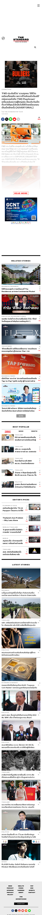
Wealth (21, 886)
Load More (21, 871)
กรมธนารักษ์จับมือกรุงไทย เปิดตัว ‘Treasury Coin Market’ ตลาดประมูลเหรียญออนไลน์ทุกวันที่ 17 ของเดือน (19, 686)
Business (5, 286)
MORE (21, 416)
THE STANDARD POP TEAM (13, 112)
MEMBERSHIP (21, 903)
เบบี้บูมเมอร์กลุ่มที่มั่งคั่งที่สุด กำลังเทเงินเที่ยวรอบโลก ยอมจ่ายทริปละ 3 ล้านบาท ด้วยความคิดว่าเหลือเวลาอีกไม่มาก (19, 594)
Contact (31, 892)
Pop (31, 886)
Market (15, 683)
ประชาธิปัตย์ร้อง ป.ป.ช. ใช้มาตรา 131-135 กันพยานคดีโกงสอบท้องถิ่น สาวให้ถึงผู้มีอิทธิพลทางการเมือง (18, 746)
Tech (4, 346)
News (9, 346)
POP (9, 89)
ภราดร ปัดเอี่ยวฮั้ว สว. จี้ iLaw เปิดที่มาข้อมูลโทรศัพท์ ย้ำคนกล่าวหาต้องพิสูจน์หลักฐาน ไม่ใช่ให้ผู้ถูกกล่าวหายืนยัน (19, 835)
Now (31, 888)
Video (23, 316)
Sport (4, 862)
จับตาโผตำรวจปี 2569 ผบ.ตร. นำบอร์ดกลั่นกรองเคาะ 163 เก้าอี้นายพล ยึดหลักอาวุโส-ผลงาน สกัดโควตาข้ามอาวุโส (26, 462)
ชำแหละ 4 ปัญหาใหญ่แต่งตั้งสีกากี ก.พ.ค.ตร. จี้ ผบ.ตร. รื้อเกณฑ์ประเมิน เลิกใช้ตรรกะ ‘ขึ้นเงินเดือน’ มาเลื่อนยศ (26, 473)
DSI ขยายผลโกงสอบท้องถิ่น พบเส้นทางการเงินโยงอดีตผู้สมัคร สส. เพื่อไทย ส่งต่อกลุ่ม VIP (26, 438)
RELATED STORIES (21, 260)
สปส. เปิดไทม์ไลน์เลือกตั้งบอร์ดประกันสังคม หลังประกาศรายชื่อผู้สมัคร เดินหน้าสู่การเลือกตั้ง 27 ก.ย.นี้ (13, 553)
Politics (18, 482)
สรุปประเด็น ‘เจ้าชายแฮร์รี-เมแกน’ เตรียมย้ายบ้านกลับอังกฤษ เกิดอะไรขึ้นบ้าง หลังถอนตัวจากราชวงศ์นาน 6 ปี (13, 542)
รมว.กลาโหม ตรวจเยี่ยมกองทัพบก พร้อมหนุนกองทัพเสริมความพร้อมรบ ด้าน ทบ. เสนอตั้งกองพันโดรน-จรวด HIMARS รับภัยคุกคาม (18, 805)
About (21, 892)
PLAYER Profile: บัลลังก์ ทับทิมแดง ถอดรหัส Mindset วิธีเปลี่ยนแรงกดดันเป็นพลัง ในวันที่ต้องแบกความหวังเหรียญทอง (18, 865)
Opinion (10, 890)
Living (4, 89)
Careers (21, 890)
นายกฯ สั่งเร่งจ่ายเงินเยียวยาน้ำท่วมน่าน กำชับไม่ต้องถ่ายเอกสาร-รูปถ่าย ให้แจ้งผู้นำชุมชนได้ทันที (26, 485)
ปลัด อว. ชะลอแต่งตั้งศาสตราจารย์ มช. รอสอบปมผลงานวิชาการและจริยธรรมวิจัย (25, 450)
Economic (7, 505)
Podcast (10, 888)
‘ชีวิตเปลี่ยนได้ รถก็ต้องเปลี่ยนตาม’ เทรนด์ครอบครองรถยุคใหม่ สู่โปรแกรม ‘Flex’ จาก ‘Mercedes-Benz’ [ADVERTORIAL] (19, 349)
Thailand (19, 435)
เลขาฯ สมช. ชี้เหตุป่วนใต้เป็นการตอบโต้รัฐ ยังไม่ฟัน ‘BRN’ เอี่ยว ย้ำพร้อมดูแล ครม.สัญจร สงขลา (19, 716)
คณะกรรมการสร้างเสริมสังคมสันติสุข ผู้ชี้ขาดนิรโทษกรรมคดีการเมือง (18, 653)
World (5, 527)
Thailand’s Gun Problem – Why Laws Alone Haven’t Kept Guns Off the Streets (13, 519)
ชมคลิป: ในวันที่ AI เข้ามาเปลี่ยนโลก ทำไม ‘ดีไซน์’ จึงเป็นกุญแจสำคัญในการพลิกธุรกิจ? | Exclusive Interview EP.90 (19, 320)
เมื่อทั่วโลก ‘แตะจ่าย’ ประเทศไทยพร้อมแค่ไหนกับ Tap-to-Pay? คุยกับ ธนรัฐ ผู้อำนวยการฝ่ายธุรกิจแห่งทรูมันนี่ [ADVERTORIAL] (19, 379)
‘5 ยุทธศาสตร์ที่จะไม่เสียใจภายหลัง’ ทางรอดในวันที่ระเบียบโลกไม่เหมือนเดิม (12, 530)
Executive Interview (10, 316)
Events (32, 890)
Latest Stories (21, 564)
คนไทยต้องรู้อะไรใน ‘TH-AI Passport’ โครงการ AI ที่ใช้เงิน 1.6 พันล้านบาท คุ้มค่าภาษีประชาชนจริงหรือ (13, 509)
